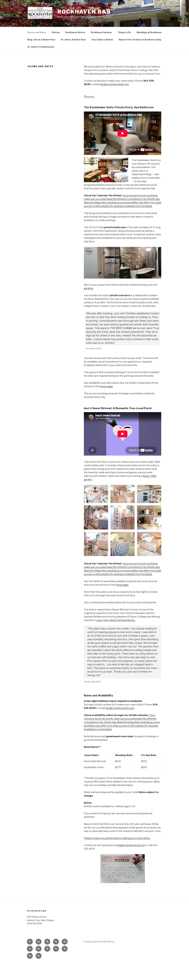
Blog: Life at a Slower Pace (41, 39)
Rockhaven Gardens (101, 32)
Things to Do (124, 32)
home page (106, 386)
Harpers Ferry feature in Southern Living (140, 39)
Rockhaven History (75, 32)
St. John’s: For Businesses (40, 47)
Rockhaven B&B (84, 11)
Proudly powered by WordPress (99, 941)
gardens (88, 288)
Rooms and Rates (36, 32)
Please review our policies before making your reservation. (117, 838)
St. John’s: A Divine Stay (73, 39)
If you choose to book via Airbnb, (140, 563)
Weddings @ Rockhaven (149, 32)
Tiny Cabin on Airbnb (102, 39)
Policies (56, 32)
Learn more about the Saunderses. (115, 620)
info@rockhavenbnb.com (114, 84)
